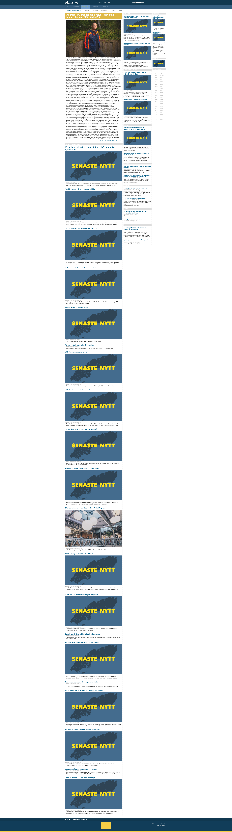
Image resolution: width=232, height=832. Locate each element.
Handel (87, 10)
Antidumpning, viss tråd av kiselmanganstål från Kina (136, 240)
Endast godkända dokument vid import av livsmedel (135, 228)
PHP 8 (158, 825)
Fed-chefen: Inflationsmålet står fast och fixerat (82, 268)
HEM (68, 7)
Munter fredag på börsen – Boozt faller (79, 554)
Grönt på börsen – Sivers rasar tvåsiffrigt (80, 778)
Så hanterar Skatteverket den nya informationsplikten (135, 212)
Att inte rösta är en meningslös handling (79, 345)
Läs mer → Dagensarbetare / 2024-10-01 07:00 (110, 140)
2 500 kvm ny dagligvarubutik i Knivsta (134, 198)
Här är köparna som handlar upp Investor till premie (83, 690)
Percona (163, 825)
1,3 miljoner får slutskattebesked (133, 219)
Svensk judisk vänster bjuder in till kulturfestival (82, 634)
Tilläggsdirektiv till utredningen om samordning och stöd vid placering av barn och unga (137, 176)
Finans (95, 10)
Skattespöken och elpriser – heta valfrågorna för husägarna (137, 44)
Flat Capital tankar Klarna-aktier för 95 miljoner (82, 468)
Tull (120, 10)
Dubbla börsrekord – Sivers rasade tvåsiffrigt (81, 228)
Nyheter (76, 7)
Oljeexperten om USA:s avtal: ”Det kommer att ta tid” (136, 17)
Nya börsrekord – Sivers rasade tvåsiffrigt (80, 189)
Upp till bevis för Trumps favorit (76, 307)
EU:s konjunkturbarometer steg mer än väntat (81, 682)
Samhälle (105, 7)
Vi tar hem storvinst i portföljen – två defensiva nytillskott (90, 148)
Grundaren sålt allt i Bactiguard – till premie (81, 769)
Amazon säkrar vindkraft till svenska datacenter (82, 730)
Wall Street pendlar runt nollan (76, 352)
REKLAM (155, 58)
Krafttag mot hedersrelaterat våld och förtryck (137, 167)
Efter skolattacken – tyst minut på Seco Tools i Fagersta (85, 508)
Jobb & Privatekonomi (74, 10)
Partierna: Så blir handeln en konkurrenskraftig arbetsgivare (135, 128)
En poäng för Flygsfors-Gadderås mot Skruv (158, 17)
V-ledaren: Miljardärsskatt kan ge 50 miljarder (81, 595)
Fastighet (104, 10)
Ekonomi (85, 7)
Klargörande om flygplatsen (157, 33)
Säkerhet (95, 7)
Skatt (113, 10)
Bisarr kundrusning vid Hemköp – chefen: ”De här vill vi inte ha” (136, 154)
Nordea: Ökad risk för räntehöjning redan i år (81, 429)
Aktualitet (81, 820)
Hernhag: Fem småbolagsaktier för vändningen (82, 642)
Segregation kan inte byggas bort (135, 188)
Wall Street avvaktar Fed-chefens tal (78, 390)
